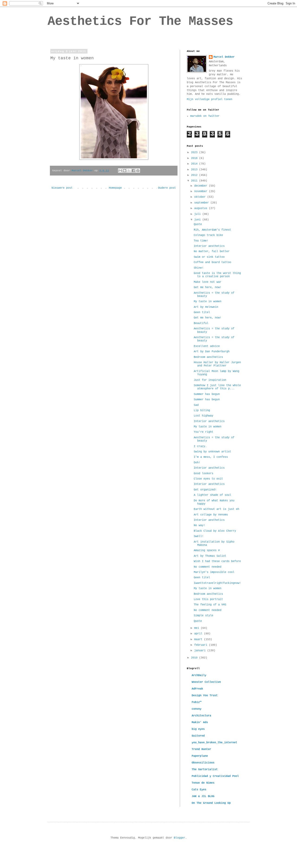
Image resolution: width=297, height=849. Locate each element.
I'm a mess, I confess (211, 457)
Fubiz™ (196, 702)
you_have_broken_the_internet (214, 742)
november (201, 191)
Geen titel (202, 312)
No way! (199, 525)
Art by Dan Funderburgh (211, 351)
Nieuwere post (62, 188)
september (202, 202)
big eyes (198, 729)
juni (198, 219)
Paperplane (200, 756)
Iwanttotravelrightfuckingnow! (217, 583)
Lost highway (203, 415)
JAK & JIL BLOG (203, 796)
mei (197, 628)
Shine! (198, 268)
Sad (196, 405)
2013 (195, 169)
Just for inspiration (210, 380)
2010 (195, 657)
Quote (198, 224)
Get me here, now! (207, 287)
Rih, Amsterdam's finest (212, 230)
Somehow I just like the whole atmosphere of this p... (217, 387)
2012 (195, 175)
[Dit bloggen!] (124, 170)
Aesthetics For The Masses (140, 21)
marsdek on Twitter (205, 116)
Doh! (197, 462)
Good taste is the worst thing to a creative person (217, 275)
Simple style (203, 615)
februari (201, 645)
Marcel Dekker (224, 57)
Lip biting (202, 410)
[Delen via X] (129, 170)
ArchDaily (199, 675)
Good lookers (203, 473)
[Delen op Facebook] (133, 170)
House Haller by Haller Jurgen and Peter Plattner (217, 364)
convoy (196, 709)
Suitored (198, 736)
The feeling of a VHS (210, 604)
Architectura (201, 715)
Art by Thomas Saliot (210, 556)
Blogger (179, 837)
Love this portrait (208, 599)
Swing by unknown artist (212, 451)
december (201, 186)
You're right (203, 432)
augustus (201, 208)
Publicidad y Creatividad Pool (215, 776)
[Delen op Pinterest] (138, 170)
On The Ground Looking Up (211, 803)
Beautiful (201, 323)
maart (199, 639)
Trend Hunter (201, 749)
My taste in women (207, 301)
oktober (200, 197)
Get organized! (205, 489)
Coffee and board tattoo (212, 262)
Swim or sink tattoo (209, 257)
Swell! (198, 536)
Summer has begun (207, 394)
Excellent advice (207, 346)
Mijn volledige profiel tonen (209, 99)
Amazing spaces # (207, 550)
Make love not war (207, 282)
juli (198, 214)
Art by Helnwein (206, 307)
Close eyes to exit (208, 478)
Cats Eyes (199, 789)
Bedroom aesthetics (208, 357)
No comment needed (207, 567)
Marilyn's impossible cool (214, 572)
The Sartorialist (205, 769)
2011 (195, 180)
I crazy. (200, 446)
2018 (195, 158)
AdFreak (197, 688)
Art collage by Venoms (211, 514)
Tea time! (201, 240)
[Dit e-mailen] (120, 170)
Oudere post (167, 188)
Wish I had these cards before (217, 561)
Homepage (115, 188)
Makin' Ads (200, 722)
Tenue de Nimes (203, 783)
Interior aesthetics (209, 246)
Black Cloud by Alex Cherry (215, 531)
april (199, 633)
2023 (195, 152)
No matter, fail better (211, 251)
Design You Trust (205, 695)
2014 (195, 163)
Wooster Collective (206, 682)
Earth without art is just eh (216, 509)
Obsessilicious (203, 762)
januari (200, 650)
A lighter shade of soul (212, 495)
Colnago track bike (208, 235)
